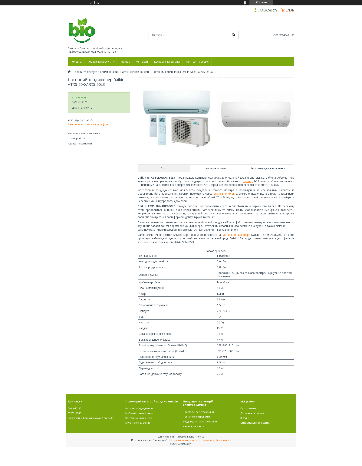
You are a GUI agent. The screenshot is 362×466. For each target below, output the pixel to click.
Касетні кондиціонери (138, 418)
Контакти (142, 61)
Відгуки (244, 418)
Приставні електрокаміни (198, 412)
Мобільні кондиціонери (139, 413)
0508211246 (74, 413)
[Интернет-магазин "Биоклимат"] (82, 31)
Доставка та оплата (167, 61)
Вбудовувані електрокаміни (200, 421)
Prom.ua (200, 436)
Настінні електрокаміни (197, 416)
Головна (76, 61)
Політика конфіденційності (216, 440)
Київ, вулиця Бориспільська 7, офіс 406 (90, 418)
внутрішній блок (224, 193)
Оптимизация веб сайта (255, 422)
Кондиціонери (109, 72)
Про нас (125, 61)
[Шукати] (233, 35)
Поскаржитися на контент (184, 440)
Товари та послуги (99, 61)
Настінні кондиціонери (134, 72)
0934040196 (74, 408)
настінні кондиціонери (236, 234)
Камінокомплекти (193, 426)
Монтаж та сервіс (197, 61)
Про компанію (248, 408)
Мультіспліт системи (137, 422)
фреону (248, 181)
